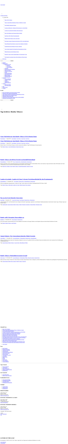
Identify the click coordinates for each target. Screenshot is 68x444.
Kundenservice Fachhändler (7, 382)
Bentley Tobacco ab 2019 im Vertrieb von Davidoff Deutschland (17, 159)
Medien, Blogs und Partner (7, 375)
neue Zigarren (14, 223)
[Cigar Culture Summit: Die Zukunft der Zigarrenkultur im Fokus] (6, 48)
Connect (4, 83)
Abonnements (5, 367)
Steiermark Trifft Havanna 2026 (8, 96)
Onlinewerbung (5, 387)
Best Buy (8, 65)
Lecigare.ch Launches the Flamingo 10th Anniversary (14, 30)
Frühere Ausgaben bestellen (7, 369)
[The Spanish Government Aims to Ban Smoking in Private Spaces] (6, 56)
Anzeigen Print (5, 386)
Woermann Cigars (39, 204)
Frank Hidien (2, 238)
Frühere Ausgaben (8, 82)
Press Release (2, 138)
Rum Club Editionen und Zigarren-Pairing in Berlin (13, 33)
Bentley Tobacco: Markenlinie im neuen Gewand (13, 255)
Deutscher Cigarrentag (26, 204)
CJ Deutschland (22, 238)
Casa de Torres (16, 242)
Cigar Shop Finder (8, 85)
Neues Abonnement (6, 368)
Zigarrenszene (29, 161)
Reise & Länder (7, 75)
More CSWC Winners (6, 329)
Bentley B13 (4, 166)
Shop (3, 86)
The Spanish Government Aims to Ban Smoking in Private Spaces (16, 57)
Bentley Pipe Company (12, 261)
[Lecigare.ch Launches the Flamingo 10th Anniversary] (6, 29)
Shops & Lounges (8, 70)
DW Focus (4, 58)
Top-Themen (16, 181)
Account (4, 88)
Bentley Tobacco (5, 146)
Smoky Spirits (5, 356)
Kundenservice (5, 370)
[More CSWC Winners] (6, 19)
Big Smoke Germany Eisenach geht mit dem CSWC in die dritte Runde (17, 41)
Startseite (4, 62)
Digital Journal (5, 87)
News (14, 161)
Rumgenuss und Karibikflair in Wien (9, 98)
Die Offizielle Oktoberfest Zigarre (10, 25)
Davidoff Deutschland (22, 166)
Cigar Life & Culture (8, 74)
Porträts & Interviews (8, 73)
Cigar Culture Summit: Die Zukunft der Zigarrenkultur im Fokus (15, 49)
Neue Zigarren (14, 219)
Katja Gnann (2, 257)
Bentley (3, 223)
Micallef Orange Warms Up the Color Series (12, 38)
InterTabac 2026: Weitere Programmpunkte (12, 35)
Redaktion (2, 219)
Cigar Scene (23, 138)
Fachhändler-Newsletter (7, 380)
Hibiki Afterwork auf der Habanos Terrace (12, 51)
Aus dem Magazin (16, 238)
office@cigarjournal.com (4, 395)
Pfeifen (26, 242)
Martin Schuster (22, 185)
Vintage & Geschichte (8, 71)
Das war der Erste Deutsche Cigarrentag (11, 198)
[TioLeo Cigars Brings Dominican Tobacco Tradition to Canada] (6, 21)
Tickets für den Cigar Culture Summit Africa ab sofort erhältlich (13, 97)
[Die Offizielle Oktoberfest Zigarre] (6, 24)
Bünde (20, 204)
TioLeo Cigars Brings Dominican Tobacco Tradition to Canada (15, 22)
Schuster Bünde (32, 204)
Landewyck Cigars (30, 166)
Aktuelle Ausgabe (8, 79)
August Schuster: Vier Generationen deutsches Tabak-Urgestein (17, 236)
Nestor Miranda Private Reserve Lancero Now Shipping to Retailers (16, 43)
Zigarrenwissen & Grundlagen (10, 69)
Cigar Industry (14, 138)
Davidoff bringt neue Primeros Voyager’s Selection (13, 46)
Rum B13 (24, 261)
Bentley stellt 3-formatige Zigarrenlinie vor (12, 217)
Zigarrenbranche (24, 161)
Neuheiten (6, 68)
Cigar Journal (2, 4)
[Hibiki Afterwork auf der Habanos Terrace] (6, 50)
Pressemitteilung (3, 161)
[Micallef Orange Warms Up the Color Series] (6, 37)
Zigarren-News (5, 63)
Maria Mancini (22, 242)
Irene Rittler (2, 200)
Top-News (27, 138)
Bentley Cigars (9, 166)
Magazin (4, 77)
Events (6, 72)
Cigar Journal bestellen (6, 379)
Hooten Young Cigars (19, 146)
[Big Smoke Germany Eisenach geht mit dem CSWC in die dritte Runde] (6, 40)
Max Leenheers (28, 185)
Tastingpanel (7, 81)
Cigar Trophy (9, 66)
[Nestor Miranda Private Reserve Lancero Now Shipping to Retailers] (6, 42)
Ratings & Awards (8, 64)
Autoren (6, 80)
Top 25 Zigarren (9, 67)
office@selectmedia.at (4, 402)
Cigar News (19, 138)
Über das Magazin (8, 78)
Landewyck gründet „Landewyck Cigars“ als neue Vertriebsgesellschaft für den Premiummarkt (26, 179)
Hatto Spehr (11, 185)
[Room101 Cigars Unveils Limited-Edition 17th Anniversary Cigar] (6, 53)
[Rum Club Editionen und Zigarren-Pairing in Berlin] (6, 32)
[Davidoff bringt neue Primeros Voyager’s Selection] (6, 45)
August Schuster (10, 204)
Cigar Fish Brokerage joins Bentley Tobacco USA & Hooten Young (18, 136)
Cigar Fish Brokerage (12, 146)
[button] (3, 442)
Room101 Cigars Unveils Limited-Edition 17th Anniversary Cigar (16, 54)
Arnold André (4, 204)
